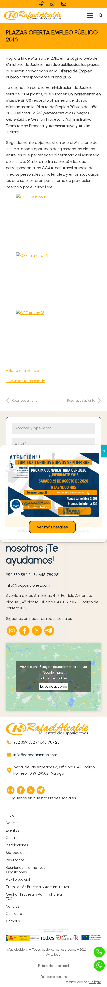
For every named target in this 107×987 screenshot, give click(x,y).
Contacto (14, 913)
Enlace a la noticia (22, 370)
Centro (12, 837)
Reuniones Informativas (25, 867)
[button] (90, 15)
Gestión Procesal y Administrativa (34, 894)
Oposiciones (16, 872)
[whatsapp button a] (99, 965)
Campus (13, 921)
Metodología (17, 852)
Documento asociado (25, 381)
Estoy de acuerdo (53, 686)
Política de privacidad (53, 966)
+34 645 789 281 (45, 574)
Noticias (12, 823)
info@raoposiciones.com (28, 585)
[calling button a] (99, 952)
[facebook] (24, 630)
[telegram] (49, 630)
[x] (37, 630)
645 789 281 (50, 742)
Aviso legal (53, 954)
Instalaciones (17, 845)
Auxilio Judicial (18, 879)
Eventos (12, 830)
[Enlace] (42, 4)
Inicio (10, 815)
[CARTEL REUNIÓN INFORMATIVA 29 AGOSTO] (53, 485)
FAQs (10, 899)
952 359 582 (16, 574)
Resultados (15, 860)
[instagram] (12, 630)
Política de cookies (53, 678)
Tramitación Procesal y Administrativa (37, 887)
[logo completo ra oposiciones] (32, 15)
